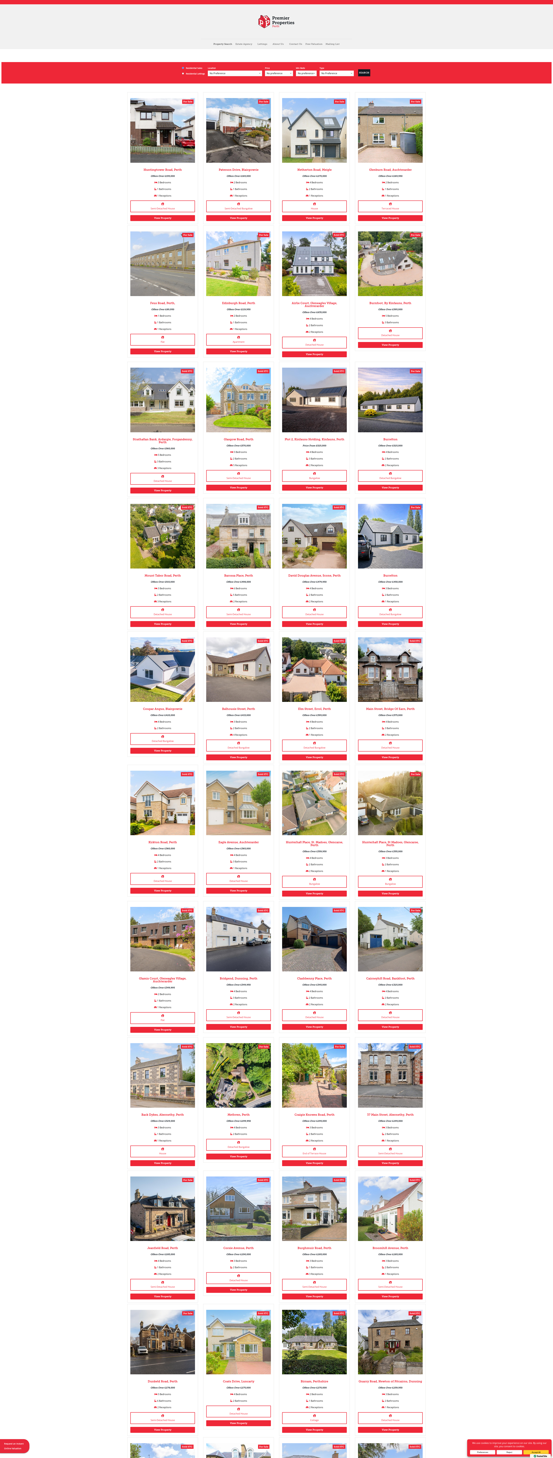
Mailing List (333, 44)
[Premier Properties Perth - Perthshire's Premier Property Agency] (276, 22)
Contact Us (295, 44)
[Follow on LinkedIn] (348, 2)
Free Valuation (313, 44)
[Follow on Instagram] (342, 2)
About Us (278, 44)
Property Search (222, 44)
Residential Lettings (195, 73)
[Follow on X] (345, 2)
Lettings (262, 44)
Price (267, 68)
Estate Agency (243, 44)
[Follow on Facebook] (340, 2)
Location (212, 68)
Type (322, 68)
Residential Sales (193, 68)
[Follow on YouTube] (351, 2)
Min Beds (300, 68)
